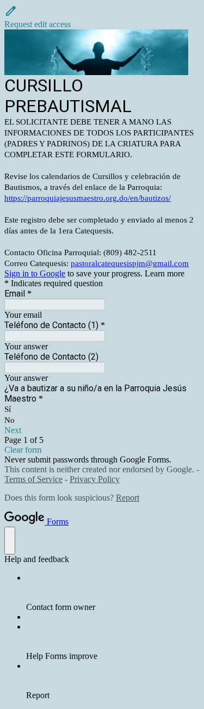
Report (127, 497)
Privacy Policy (95, 479)
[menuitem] (113, 592)
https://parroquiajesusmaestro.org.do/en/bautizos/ (87, 198)
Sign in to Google (34, 273)
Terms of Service (33, 479)
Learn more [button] (164, 273)
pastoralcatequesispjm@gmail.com (130, 263)
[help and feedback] (9, 540)
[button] (102, 16)
